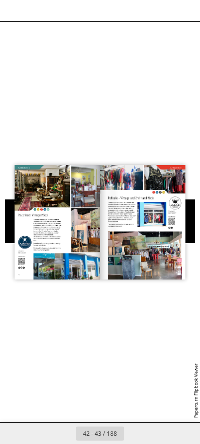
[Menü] (13, 10)
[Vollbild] (186, 10)
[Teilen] (165, 10)
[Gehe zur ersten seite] (43, 433)
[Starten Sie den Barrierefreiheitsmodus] (56, 10)
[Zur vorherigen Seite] (65, 433)
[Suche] (35, 10)
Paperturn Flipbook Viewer (196, 390)
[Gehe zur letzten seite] (156, 433)
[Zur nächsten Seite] (135, 433)
